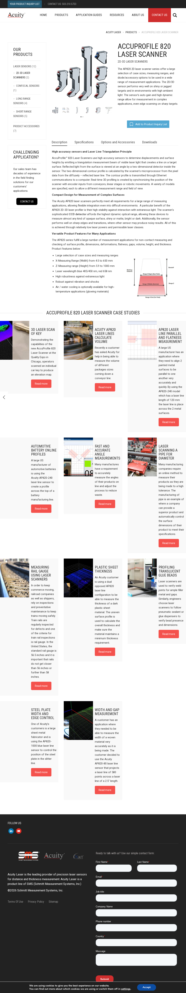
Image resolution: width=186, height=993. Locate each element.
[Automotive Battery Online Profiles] (14, 457)
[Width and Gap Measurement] (78, 720)
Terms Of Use (15, 901)
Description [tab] (59, 142)
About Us (138, 15)
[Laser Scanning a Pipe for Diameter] (142, 457)
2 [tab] (83, 117)
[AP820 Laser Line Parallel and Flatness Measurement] (142, 340)
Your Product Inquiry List (25, 4)
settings (125, 989)
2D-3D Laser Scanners (133, 61)
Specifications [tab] (84, 142)
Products (61, 15)
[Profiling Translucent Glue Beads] (142, 578)
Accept (147, 987)
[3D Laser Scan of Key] (14, 340)
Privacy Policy (36, 901)
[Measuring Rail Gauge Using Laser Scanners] (14, 578)
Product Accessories (26, 126)
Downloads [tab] (149, 142)
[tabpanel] (55, 110)
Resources (117, 15)
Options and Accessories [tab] (118, 142)
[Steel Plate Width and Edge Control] (14, 720)
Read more (41, 383)
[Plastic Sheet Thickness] (78, 578)
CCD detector (77, 214)
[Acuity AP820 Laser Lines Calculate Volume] (78, 340)
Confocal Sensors (27, 85)
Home (43, 15)
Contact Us (159, 15)
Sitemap (53, 901)
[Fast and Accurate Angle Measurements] (78, 457)
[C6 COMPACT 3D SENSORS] (4, 397)
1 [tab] (81, 117)
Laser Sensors (22, 66)
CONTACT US (27, 201)
